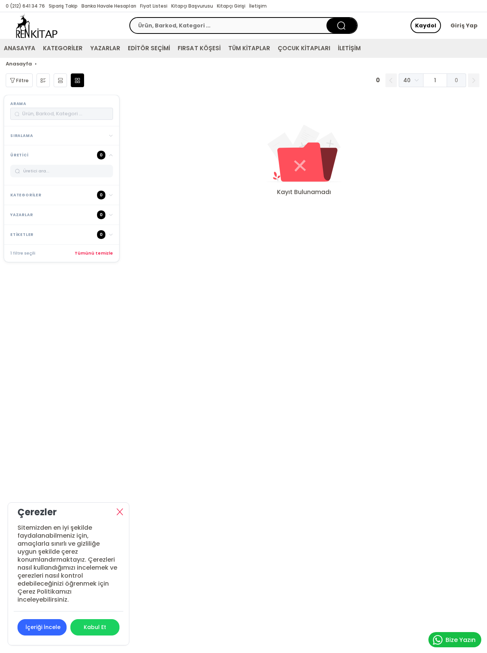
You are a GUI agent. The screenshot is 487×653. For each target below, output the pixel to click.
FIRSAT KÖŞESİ (199, 48)
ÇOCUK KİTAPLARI (304, 48)
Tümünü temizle (94, 253)
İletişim (258, 6)
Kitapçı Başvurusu (192, 6)
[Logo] (37, 25)
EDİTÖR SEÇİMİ (149, 48)
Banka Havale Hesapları (108, 6)
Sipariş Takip (63, 6)
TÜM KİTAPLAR (249, 48)
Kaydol (425, 25)
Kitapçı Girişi (231, 6)
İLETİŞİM (349, 48)
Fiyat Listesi (153, 6)
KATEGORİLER (63, 48)
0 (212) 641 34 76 (25, 6)
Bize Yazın (461, 639)
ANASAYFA (19, 48)
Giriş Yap (464, 25)
